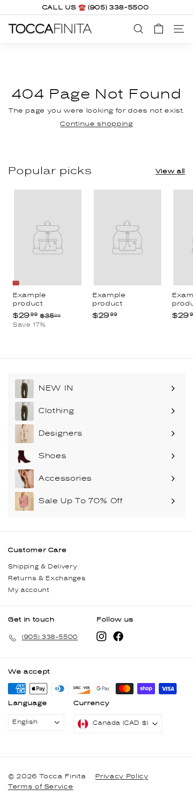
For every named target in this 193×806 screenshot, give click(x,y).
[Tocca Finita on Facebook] (118, 636)
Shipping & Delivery (42, 566)
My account (29, 590)
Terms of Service (40, 787)
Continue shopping (96, 124)
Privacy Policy (121, 776)
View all (170, 171)
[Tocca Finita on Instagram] (101, 636)
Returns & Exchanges (46, 578)
